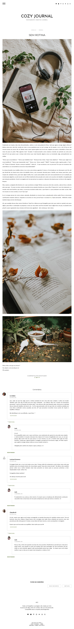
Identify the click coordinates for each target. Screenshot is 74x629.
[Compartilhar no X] (37, 377)
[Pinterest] (33, 614)
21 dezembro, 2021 (18, 493)
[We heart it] (56, 3)
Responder (13, 415)
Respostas (11, 422)
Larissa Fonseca (15, 459)
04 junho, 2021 (17, 430)
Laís (15, 428)
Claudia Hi (13, 512)
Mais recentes (54, 586)
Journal (41, 29)
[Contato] (67, 3)
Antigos (67, 586)
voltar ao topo (37, 622)
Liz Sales (12, 396)
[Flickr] (58, 3)
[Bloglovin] (65, 3)
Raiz (51, 197)
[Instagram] (36, 614)
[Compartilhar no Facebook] (35, 377)
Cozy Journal (37, 16)
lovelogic (41, 625)
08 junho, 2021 (13, 514)
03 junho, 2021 (13, 397)
